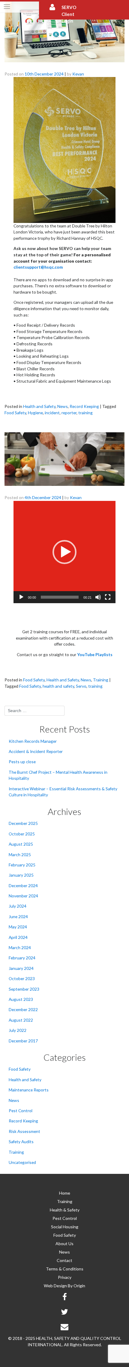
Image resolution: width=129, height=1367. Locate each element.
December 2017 (23, 1040)
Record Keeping (84, 406)
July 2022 (17, 1030)
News (62, 406)
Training (100, 679)
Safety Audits (21, 1141)
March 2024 (20, 947)
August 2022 (21, 1020)
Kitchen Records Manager (33, 741)
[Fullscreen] (108, 597)
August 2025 (21, 844)
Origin (79, 1285)
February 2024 (22, 957)
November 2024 (23, 895)
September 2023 (24, 989)
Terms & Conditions (64, 1268)
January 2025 (21, 875)
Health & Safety (65, 1209)
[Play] (21, 597)
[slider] (60, 597)
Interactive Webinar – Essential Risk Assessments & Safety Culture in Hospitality (63, 792)
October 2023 (22, 978)
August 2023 (21, 999)
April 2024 (18, 937)
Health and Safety (39, 406)
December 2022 (23, 1009)
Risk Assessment (24, 1131)
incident (52, 412)
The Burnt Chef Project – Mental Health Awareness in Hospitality (58, 775)
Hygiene (35, 412)
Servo (81, 686)
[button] (64, 552)
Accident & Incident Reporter (36, 751)
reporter (69, 412)
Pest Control (20, 1110)
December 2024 (23, 885)
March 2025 (20, 854)
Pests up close (22, 761)
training (85, 412)
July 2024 (17, 906)
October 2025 (22, 833)
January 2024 (21, 968)
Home (64, 1193)
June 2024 (18, 916)
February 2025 (22, 864)
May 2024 (18, 926)
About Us (65, 1243)
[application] (65, 552)
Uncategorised (22, 1162)
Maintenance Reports (29, 1089)
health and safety (58, 686)
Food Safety (15, 412)
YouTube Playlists (94, 654)
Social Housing (64, 1226)
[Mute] (98, 597)
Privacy (64, 1277)
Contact (64, 1260)
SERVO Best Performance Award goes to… (61, 65)
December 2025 (23, 823)
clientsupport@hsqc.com (38, 267)
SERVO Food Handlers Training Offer (54, 489)
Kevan (78, 73)
